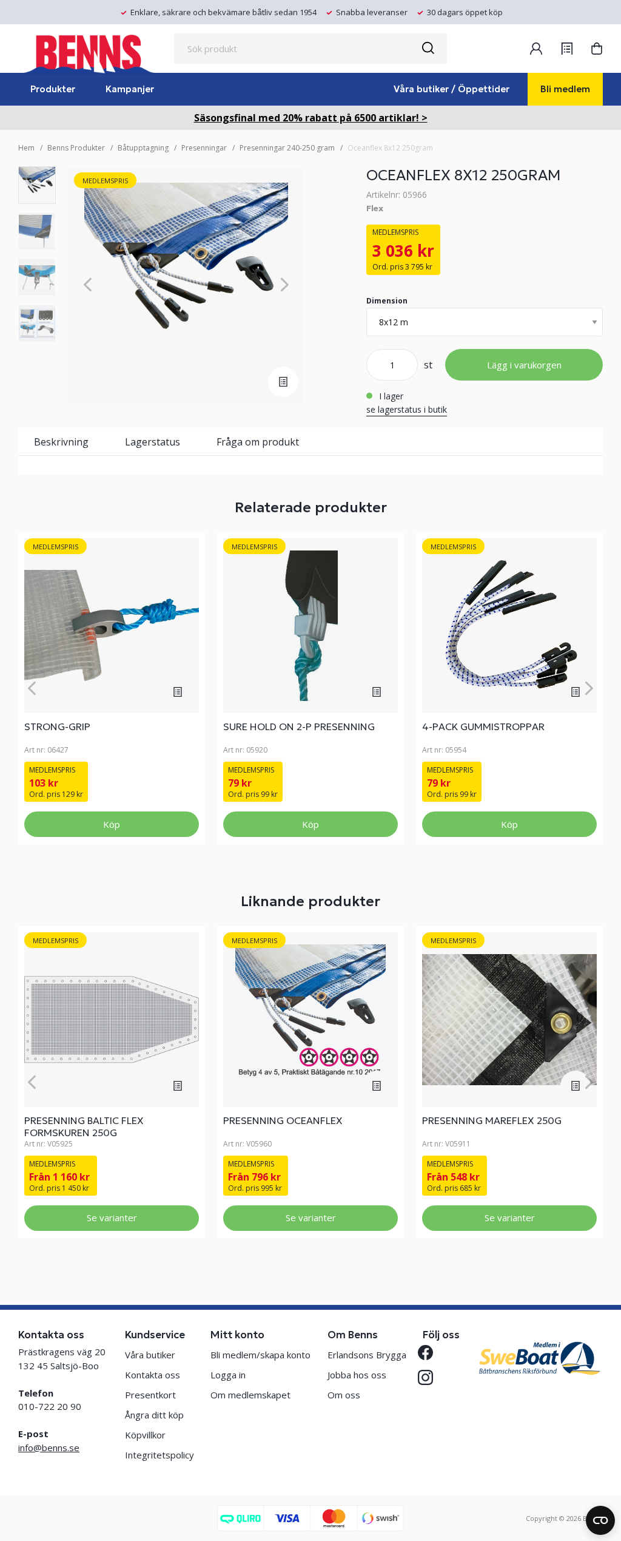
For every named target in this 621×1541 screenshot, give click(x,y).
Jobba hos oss (356, 1375)
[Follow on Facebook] (430, 1352)
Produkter (52, 89)
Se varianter (112, 1217)
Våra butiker (150, 1355)
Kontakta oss (152, 1375)
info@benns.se (48, 1447)
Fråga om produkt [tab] (258, 442)
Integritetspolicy (159, 1455)
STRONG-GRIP (57, 726)
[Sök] (427, 48)
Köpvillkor (145, 1435)
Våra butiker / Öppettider (451, 89)
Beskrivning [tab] (61, 442)
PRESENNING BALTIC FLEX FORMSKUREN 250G (84, 1126)
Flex (374, 208)
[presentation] (37, 185)
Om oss (343, 1395)
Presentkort (150, 1395)
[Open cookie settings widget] (600, 1520)
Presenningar (204, 148)
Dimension (387, 301)
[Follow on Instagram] (430, 1377)
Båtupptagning (143, 148)
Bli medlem (565, 89)
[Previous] (87, 285)
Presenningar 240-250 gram (287, 148)
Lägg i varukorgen (524, 365)
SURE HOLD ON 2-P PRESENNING (299, 726)
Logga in (228, 1375)
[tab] (37, 185)
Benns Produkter (76, 148)
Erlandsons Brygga (366, 1355)
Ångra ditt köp (154, 1415)
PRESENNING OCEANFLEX (283, 1120)
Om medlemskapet (250, 1395)
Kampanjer (130, 89)
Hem (26, 148)
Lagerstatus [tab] (152, 442)
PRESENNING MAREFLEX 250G (492, 1120)
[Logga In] (536, 48)
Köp (111, 824)
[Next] (284, 285)
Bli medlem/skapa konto (260, 1355)
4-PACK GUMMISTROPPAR (483, 726)
